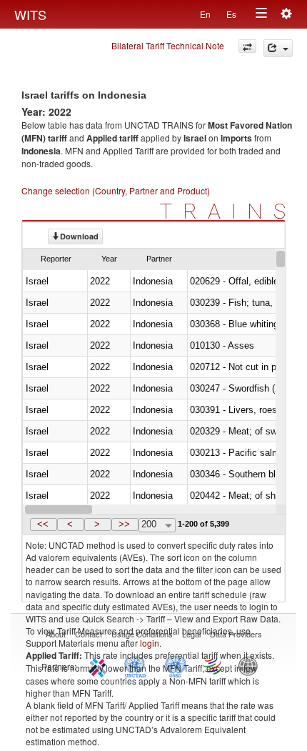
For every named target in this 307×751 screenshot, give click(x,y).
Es (231, 14)
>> (124, 524)
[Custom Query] (247, 46)
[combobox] (157, 525)
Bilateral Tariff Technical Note (167, 45)
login (149, 643)
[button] (43, 524)
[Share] (278, 48)
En (205, 14)
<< (43, 524)
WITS (30, 14)
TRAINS (228, 211)
